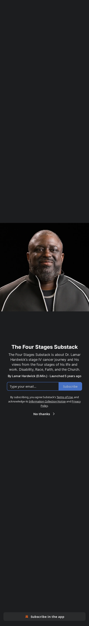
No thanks (41, 414)
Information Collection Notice (47, 401)
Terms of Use (65, 397)
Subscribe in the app (47, 616)
